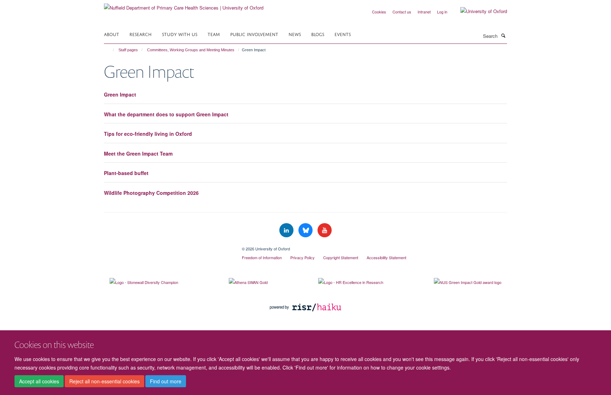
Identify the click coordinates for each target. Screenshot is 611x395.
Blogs (317, 33)
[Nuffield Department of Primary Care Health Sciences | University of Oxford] (183, 5)
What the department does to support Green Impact (166, 114)
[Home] (110, 50)
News (295, 33)
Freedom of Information (262, 257)
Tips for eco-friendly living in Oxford (148, 133)
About (111, 33)
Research (140, 33)
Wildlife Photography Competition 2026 (151, 192)
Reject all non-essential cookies (104, 381)
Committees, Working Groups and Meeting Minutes (190, 50)
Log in (442, 11)
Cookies (379, 11)
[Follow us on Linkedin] (287, 230)
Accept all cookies (39, 381)
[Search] (503, 35)
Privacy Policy (302, 257)
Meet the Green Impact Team (138, 153)
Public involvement (254, 33)
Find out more (165, 381)
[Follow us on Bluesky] (306, 230)
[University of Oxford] (478, 11)
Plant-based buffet (126, 172)
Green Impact (120, 94)
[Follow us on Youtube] (325, 230)
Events (342, 33)
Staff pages (128, 50)
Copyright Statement (340, 257)
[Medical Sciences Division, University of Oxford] (167, 246)
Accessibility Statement (386, 257)
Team (214, 33)
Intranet (424, 11)
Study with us (179, 33)
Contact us (401, 11)
